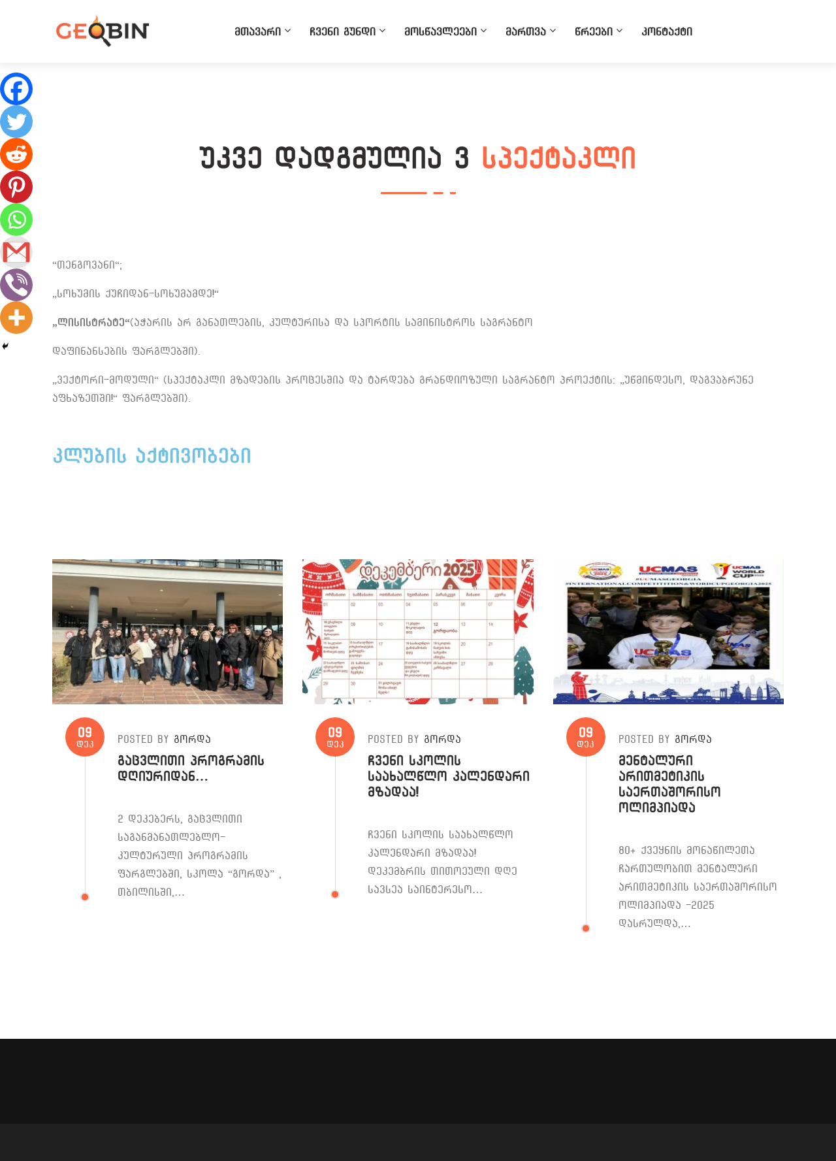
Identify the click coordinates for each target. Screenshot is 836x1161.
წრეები (594, 31)
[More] (16, 317)
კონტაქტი (666, 31)
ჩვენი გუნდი (343, 31)
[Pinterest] (16, 187)
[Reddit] (16, 154)
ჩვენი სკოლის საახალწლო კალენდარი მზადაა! (449, 776)
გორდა (192, 739)
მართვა (526, 31)
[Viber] (16, 285)
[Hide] (5, 346)
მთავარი (257, 31)
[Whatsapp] (16, 219)
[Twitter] (16, 121)
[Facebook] (16, 89)
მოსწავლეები (440, 31)
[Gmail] (16, 252)
